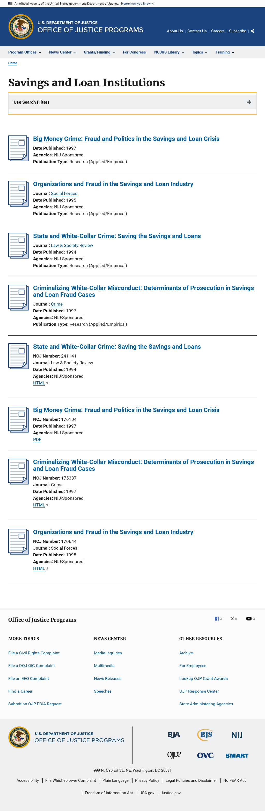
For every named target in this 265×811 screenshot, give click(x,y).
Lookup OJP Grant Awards (203, 678)
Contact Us (197, 31)
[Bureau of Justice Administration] (174, 739)
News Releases (107, 678)
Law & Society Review (72, 245)
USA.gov (146, 793)
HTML (39, 382)
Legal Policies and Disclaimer (191, 780)
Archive (186, 652)
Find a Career (20, 691)
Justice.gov (171, 793)
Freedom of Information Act (109, 793)
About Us (175, 31)
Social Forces (64, 193)
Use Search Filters (32, 102)
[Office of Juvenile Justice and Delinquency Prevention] (174, 759)
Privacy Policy (147, 780)
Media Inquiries (108, 652)
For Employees (192, 665)
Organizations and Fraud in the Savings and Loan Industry (113, 184)
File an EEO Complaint (28, 678)
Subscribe (237, 31)
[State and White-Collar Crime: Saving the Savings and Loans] (18, 257)
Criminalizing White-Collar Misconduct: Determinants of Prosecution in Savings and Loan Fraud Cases (143, 291)
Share (256, 35)
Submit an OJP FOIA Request (35, 703)
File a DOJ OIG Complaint (31, 665)
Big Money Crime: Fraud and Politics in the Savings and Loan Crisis (126, 138)
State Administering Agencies (206, 703)
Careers (218, 31)
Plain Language (115, 780)
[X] (236, 622)
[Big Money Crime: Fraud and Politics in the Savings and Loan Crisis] (18, 159)
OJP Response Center (199, 691)
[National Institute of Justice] (237, 739)
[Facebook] (220, 622)
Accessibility (28, 780)
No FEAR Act (234, 780)
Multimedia (104, 665)
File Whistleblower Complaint (70, 780)
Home (12, 63)
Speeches (103, 691)
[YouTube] (251, 622)
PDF (37, 439)
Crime (57, 304)
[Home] (90, 26)
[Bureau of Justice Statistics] (205, 742)
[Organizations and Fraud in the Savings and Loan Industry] (18, 205)
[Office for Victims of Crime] (205, 759)
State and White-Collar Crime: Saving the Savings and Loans (117, 236)
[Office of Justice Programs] (21, 26)
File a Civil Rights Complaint (34, 652)
